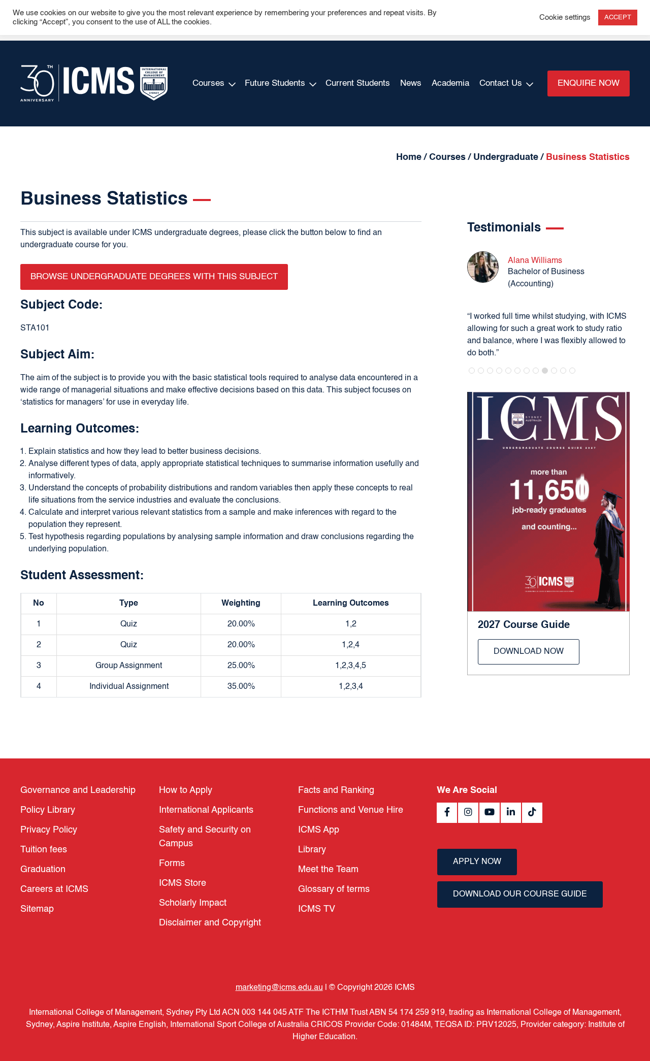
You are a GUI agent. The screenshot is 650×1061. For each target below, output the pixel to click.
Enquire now (589, 83)
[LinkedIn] (511, 813)
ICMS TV (316, 909)
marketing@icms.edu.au (279, 988)
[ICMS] (94, 83)
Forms (172, 863)
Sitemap (37, 909)
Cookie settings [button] (565, 17)
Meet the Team (328, 869)
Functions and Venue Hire (350, 810)
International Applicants (206, 810)
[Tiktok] (532, 813)
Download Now (529, 652)
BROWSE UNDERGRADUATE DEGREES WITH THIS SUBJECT (154, 277)
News (410, 83)
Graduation (43, 869)
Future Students (275, 83)
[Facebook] (447, 813)
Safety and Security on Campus (205, 836)
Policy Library (47, 810)
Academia (450, 83)
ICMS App (318, 830)
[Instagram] (468, 813)
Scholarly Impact (192, 903)
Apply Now (477, 862)
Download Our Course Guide (520, 894)
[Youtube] (489, 813)
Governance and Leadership (78, 790)
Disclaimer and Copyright (210, 922)
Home (408, 157)
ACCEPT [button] (617, 17)
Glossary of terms (334, 889)
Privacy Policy (48, 830)
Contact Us (500, 83)
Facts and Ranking (336, 790)
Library (312, 849)
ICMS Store (182, 883)
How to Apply (185, 790)
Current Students (358, 83)
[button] (472, 371)
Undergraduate (505, 157)
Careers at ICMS (54, 889)
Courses (208, 83)
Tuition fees (43, 849)
